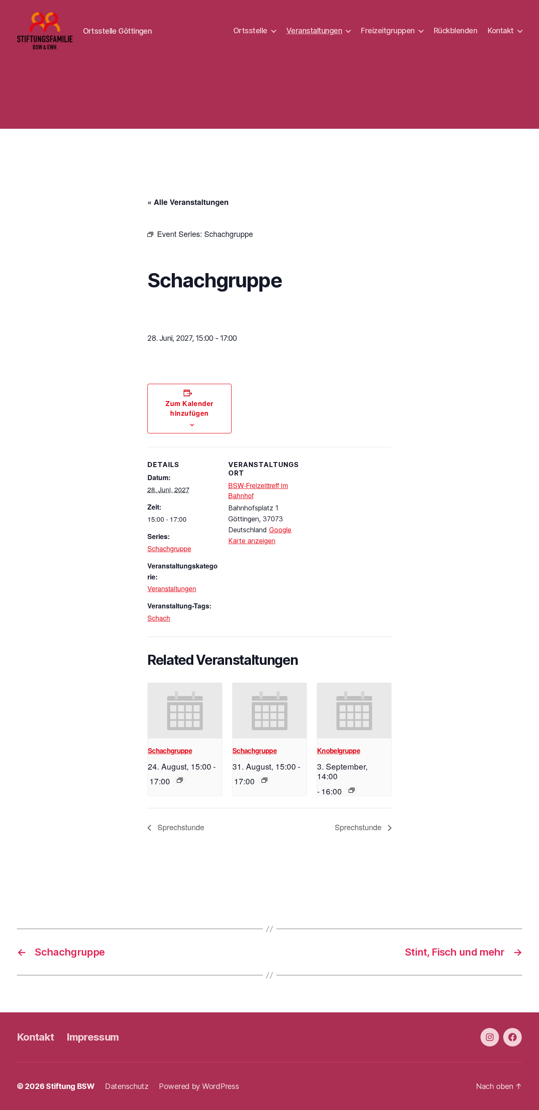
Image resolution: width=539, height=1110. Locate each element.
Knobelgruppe (338, 750)
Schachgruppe (169, 548)
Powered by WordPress (199, 1086)
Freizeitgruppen (388, 30)
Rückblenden (456, 30)
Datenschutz (127, 1086)
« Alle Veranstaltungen (188, 202)
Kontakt (501, 30)
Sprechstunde (179, 826)
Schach (158, 618)
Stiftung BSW (70, 1086)
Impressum (93, 1037)
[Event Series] (180, 780)
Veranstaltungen (314, 30)
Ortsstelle (250, 30)
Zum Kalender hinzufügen (189, 408)
